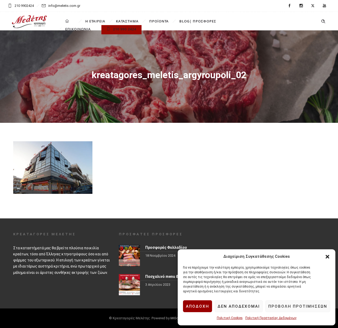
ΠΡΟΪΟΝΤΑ (159, 21)
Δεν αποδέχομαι (239, 306)
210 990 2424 (124, 29)
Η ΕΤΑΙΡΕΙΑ (95, 21)
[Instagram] (301, 6)
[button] (327, 256)
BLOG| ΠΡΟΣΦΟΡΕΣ (197, 21)
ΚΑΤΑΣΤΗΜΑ (127, 21)
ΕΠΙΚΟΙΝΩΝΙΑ (78, 29)
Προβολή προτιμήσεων (297, 306)
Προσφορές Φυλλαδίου (166, 247)
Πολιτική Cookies (230, 318)
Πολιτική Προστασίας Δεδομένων (271, 318)
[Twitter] (312, 6)
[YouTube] (324, 6)
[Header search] (323, 21)
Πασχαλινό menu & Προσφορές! (173, 276)
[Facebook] (289, 6)
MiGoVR (176, 318)
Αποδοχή (197, 306)
